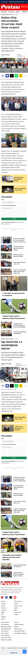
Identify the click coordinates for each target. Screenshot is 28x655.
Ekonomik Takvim (6, 637)
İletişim (16, 627)
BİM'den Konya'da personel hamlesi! (18, 255)
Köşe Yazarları (5, 622)
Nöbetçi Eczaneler (6, 640)
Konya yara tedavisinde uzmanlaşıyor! (19, 332)
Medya (16, 614)
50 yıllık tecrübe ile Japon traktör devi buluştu (18, 248)
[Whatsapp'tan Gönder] (16, 75)
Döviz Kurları (5, 631)
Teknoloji (3, 610)
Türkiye (3, 603)
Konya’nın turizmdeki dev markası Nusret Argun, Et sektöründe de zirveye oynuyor (19, 240)
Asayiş (3, 619)
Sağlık (3, 612)
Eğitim (16, 608)
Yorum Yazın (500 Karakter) (8, 205)
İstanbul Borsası (6, 629)
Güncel (18, 12)
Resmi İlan (11, 12)
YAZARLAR (4, 1)
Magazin (3, 617)
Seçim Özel (17, 612)
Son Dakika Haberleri (20, 633)
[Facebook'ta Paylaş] (7, 75)
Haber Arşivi (17, 629)
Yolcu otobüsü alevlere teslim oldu (19, 263)
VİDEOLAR (11, 1)
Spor (2, 614)
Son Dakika (4, 12)
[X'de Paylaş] (12, 75)
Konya (16, 14)
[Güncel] (14, 283)
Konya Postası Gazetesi (7, 14)
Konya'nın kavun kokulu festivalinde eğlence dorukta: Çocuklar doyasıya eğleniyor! (18, 574)
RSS (4, 648)
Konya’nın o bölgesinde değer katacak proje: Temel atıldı (19, 271)
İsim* (2, 199)
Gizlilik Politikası (19, 624)
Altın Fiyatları (5, 633)
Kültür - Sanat (18, 606)
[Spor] (14, 306)
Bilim (15, 610)
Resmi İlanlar (18, 601)
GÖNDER (14, 219)
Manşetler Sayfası (6, 627)
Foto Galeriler (5, 624)
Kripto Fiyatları (5, 635)
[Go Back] (24, 652)
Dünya (16, 603)
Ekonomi (3, 608)
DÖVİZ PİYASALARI (20, 1)
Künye (16, 622)
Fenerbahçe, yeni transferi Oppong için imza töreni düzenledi (19, 325)
